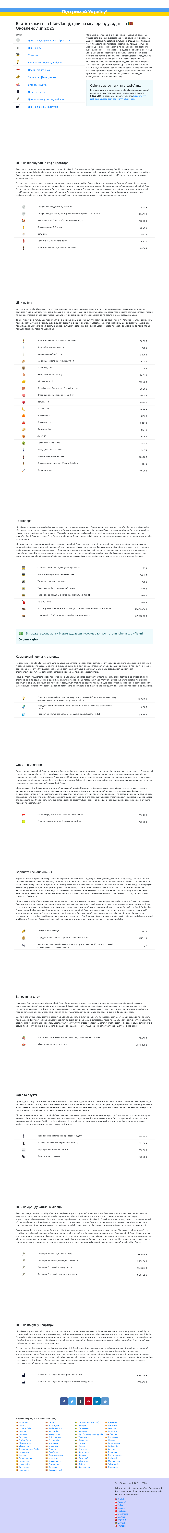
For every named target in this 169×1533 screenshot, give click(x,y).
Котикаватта (55, 1461)
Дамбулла (53, 1452)
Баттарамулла (115, 1455)
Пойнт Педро (25, 1440)
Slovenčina (122, 1514)
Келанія (22, 1431)
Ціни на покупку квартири (43, 106)
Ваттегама (24, 1467)
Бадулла (82, 1455)
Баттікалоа (83, 1452)
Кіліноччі (112, 1458)
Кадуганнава (114, 1443)
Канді (21, 1425)
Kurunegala (54, 1425)
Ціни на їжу (34, 47)
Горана (81, 1446)
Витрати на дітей (37, 84)
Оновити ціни (28, 639)
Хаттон (111, 1449)
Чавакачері (24, 1452)
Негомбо (112, 1425)
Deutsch (121, 1523)
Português (122, 1511)
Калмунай (83, 1458)
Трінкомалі (83, 1437)
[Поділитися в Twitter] (72, 1401)
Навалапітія (24, 1464)
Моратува (53, 1443)
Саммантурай (55, 1470)
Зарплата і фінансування (42, 77)
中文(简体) (122, 1520)
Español (121, 1508)
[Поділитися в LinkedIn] (97, 1401)
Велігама (82, 1431)
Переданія (113, 1467)
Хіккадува (24, 1446)
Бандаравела (25, 1458)
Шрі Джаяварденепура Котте (92, 1434)
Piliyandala (54, 1440)
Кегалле (112, 1428)
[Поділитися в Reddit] (105, 1401)
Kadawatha (113, 1446)
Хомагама (53, 1446)
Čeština (121, 1517)
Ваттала (23, 1437)
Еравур (52, 1449)
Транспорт (34, 55)
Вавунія (113, 1434)
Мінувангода (114, 1461)
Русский (121, 1502)
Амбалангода (55, 1428)
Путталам (113, 1437)
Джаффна (112, 1422)
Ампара (22, 1455)
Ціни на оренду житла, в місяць (46, 99)
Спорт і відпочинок (39, 69)
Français (121, 1526)
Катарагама (54, 1434)
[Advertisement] (84, 138)
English (120, 1499)
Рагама (81, 1443)
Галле (51, 1422)
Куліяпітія (53, 1431)
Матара (82, 1425)
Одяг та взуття (36, 92)
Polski (120, 1505)
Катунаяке (83, 1428)
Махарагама (25, 1443)
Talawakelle (113, 1464)
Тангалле (53, 1467)
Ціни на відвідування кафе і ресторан (49, 40)
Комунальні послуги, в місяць (45, 62)
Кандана (23, 1434)
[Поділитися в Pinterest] (88, 1401)
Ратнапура (54, 1464)
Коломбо (23, 1422)
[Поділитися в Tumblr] (80, 1401)
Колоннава (24, 1461)
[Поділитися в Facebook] (64, 1401)
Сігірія (81, 1464)
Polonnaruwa (55, 1437)
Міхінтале (83, 1461)
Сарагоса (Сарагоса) (88, 1422)
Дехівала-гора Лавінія (29, 1449)
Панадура (83, 1440)
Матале (111, 1440)
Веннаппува (84, 1467)
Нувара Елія (25, 1428)
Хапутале (53, 1458)
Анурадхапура (56, 1455)
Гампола (82, 1449)
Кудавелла (24, 1470)
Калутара (112, 1431)
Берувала (112, 1452)
